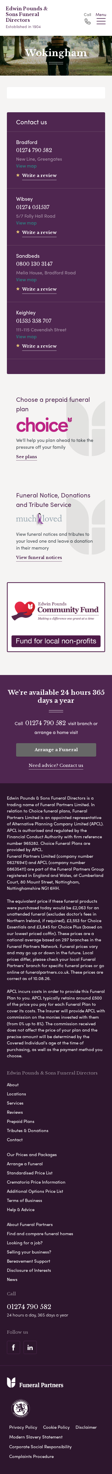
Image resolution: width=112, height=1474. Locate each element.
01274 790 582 (34, 150)
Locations (16, 1094)
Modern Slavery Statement (36, 1437)
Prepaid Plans (20, 1121)
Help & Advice (20, 1209)
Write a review (39, 175)
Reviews (15, 1112)
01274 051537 (32, 207)
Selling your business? (29, 1252)
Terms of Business (24, 1200)
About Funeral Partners (30, 1224)
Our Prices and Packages (32, 1154)
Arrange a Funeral (56, 749)
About (13, 1084)
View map (26, 165)
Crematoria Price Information (36, 1182)
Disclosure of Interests (29, 1270)
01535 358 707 (33, 321)
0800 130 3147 (34, 264)
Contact (15, 1139)
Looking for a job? (25, 1242)
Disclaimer (86, 1427)
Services (15, 1103)
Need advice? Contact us (56, 765)
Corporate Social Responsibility (40, 1446)
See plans (26, 456)
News (12, 1279)
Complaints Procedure (31, 1456)
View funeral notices (39, 557)
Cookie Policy (56, 1427)
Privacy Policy (23, 1427)
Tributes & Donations (28, 1130)
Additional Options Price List (35, 1191)
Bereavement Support (28, 1261)
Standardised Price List (30, 1173)
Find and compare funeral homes (40, 1233)
